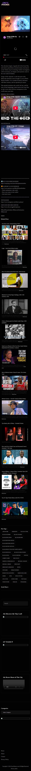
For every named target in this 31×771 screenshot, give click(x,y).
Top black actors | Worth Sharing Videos (11, 223)
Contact (3, 756)
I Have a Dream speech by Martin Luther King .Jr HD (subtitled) (14, 321)
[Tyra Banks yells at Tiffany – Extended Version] (15, 434)
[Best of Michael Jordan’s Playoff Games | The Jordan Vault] (15, 383)
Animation (14, 531)
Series (4, 576)
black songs (5, 555)
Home (2, 751)
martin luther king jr (8, 561)
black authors (6, 534)
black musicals (6, 552)
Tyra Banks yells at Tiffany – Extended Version (12, 423)
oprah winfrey (15, 570)
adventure (5, 531)
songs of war (18, 576)
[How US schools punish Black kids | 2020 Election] (15, 280)
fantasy (26, 555)
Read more (7, 244)
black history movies (8, 540)
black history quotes (8, 543)
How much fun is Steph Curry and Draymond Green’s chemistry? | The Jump (14, 447)
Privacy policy (14, 768)
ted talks (24, 578)
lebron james (6, 558)
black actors (24, 531)
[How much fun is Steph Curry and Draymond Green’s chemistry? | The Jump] (15, 457)
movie (18, 567)
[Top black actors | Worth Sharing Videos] (15, 232)
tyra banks (23, 581)
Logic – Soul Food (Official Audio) (10, 248)
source (2, 215)
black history (19, 537)
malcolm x (16, 558)
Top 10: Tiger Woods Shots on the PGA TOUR (13, 497)
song (10, 576)
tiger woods (5, 581)
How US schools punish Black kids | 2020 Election (13, 271)
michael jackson (22, 561)
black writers (16, 555)
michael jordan (6, 564)
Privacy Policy (5, 759)
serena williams (22, 573)
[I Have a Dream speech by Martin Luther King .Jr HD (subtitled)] (15, 331)
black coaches (18, 534)
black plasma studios (20, 552)
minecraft (17, 564)
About (2, 753)
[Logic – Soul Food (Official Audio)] (15, 257)
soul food (5, 578)
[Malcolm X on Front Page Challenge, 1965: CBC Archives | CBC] (15, 307)
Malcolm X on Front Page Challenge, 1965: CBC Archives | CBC (13, 295)
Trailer (15, 581)
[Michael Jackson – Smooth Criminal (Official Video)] (15, 407)
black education (7, 537)
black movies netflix (8, 546)
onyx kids (5, 570)
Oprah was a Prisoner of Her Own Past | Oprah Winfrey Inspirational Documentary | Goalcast (14, 346)
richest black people (8, 573)
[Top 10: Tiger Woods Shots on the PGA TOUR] (15, 509)
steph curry (14, 578)
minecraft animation (8, 567)
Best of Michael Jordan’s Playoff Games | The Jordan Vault (14, 373)
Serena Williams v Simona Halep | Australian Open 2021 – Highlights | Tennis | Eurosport (15, 472)
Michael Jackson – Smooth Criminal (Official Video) (14, 398)
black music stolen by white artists (12, 549)
